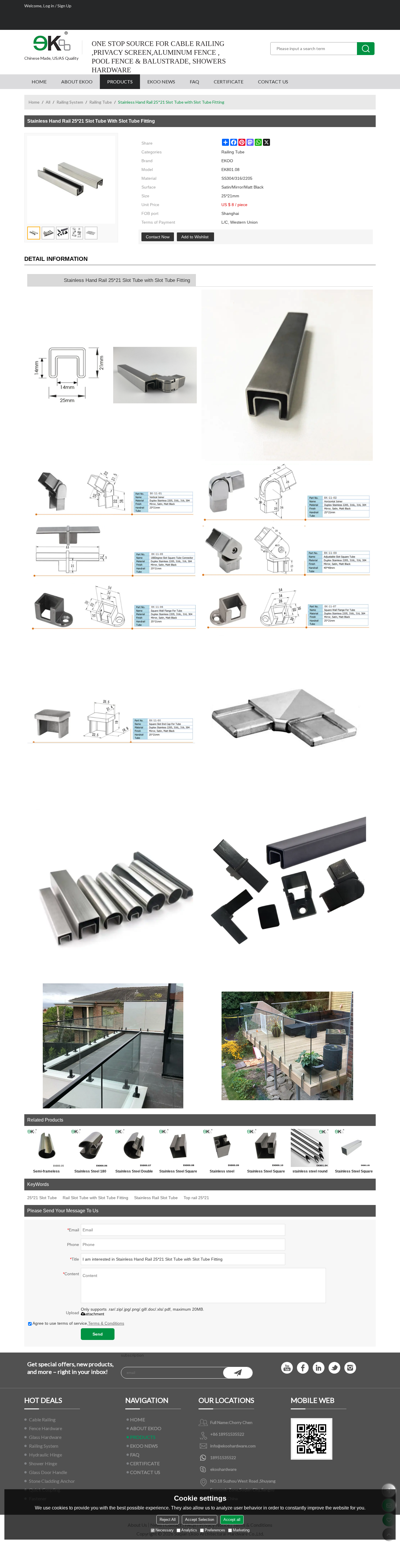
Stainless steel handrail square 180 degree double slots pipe (222, 1172)
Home (34, 102)
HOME (39, 81)
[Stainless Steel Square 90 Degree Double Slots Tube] (266, 1148)
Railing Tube (100, 102)
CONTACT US (273, 81)
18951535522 (223, 1457)
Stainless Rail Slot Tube (156, 1197)
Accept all (231, 1519)
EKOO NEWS (161, 81)
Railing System (70, 102)
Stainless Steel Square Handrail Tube (354, 1172)
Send (98, 1334)
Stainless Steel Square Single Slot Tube (178, 1172)
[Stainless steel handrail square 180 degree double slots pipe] (222, 1148)
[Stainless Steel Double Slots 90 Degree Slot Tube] (134, 1148)
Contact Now (158, 236)
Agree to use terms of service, (78, 1323)
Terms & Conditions (106, 1323)
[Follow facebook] (303, 1368)
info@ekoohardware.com (233, 1445)
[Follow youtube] (287, 1368)
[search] (366, 48)
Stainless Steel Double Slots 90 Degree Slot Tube (134, 1172)
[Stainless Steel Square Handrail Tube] (354, 1148)
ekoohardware (223, 1469)
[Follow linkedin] (318, 1368)
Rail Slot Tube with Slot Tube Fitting (95, 1197)
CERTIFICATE (228, 81)
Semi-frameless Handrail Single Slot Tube (46, 1172)
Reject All (168, 1519)
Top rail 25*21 (196, 1197)
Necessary (164, 1530)
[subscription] (237, 1372)
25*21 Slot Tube (42, 1197)
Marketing (241, 1530)
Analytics (189, 1530)
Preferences (215, 1530)
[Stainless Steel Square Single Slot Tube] (178, 1148)
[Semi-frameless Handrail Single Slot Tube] (46, 1148)
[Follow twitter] (334, 1368)
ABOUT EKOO (77, 81)
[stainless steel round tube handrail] (310, 1148)
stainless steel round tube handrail (310, 1172)
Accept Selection (199, 1519)
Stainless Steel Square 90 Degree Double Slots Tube (266, 1172)
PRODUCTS (120, 81)
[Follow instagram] (350, 1368)
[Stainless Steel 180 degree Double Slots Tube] (90, 1148)
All (48, 102)
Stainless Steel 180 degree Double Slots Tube (90, 1172)
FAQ (194, 81)
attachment (94, 1314)
